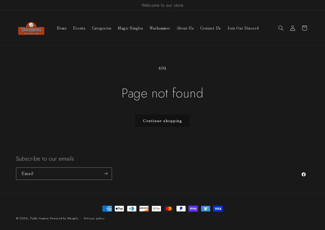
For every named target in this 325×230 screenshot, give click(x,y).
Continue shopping (162, 120)
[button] (281, 28)
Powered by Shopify (64, 218)
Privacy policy (94, 218)
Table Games (39, 218)
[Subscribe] (105, 173)
